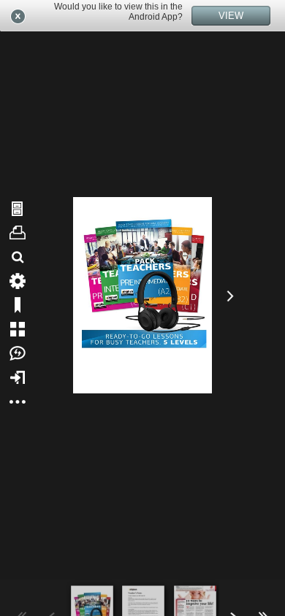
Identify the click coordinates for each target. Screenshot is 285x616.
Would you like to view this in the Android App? (118, 11)
